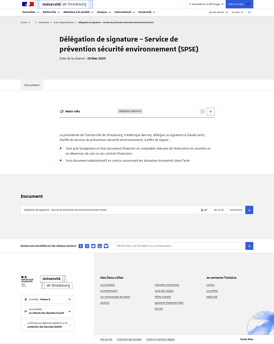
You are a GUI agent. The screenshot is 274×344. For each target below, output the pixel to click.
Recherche (49, 12)
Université (144, 12)
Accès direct (217, 12)
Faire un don (236, 4)
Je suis (236, 12)
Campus (102, 12)
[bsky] (106, 246)
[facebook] (81, 246)
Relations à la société (77, 12)
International (122, 12)
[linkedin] (100, 246)
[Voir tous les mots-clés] (211, 111)
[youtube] (93, 246)
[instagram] (87, 246)
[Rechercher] (249, 12)
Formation (29, 12)
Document (31, 85)
